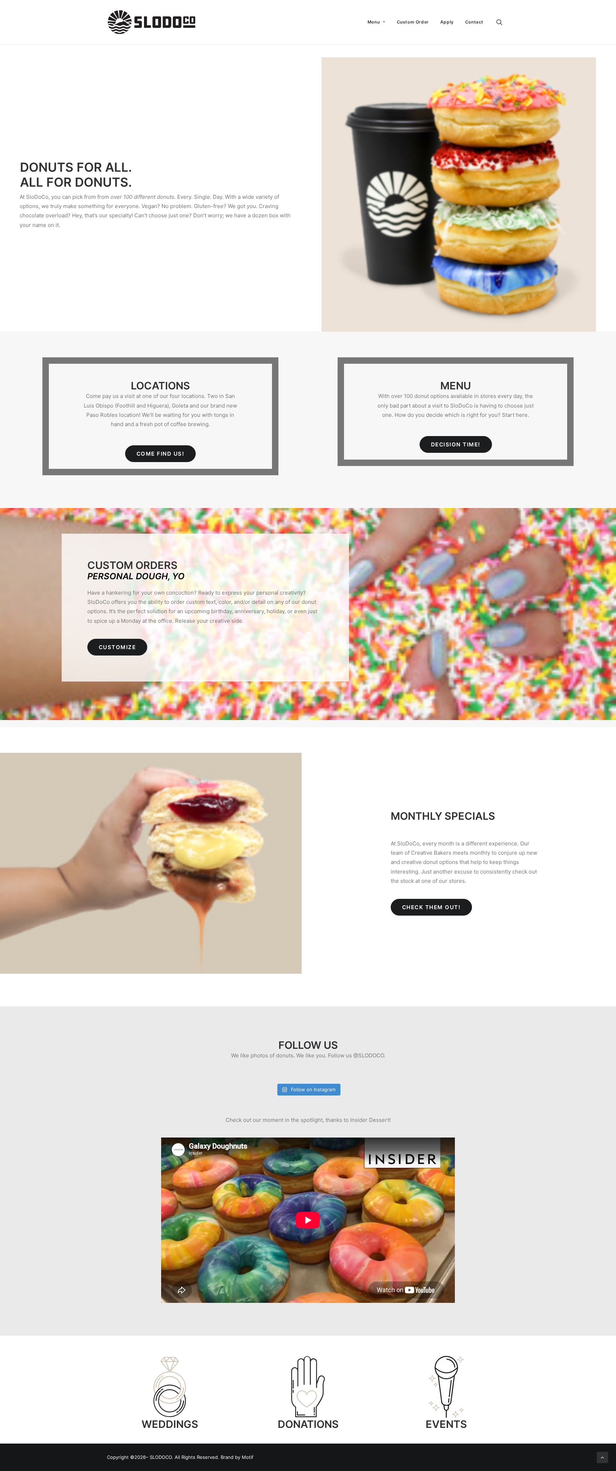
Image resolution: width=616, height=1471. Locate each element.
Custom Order (413, 22)
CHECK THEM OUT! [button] (431, 907)
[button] (502, 22)
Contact (474, 22)
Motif (247, 1457)
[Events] (446, 1387)
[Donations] (308, 1387)
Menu (374, 22)
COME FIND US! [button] (161, 453)
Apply (447, 22)
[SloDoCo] (151, 22)
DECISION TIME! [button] (456, 444)
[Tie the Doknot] (169, 1387)
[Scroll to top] (602, 1457)
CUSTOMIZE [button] (117, 647)
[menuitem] (376, 22)
